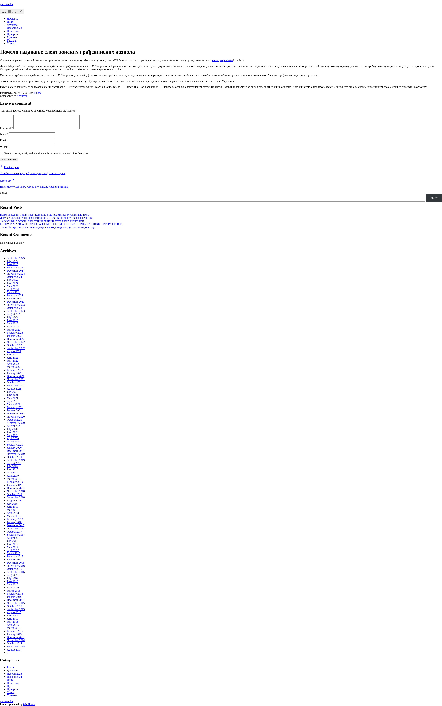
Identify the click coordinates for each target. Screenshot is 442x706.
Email (4, 140)
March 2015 (13, 627)
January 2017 (14, 559)
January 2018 (14, 522)
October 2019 (14, 457)
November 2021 (16, 379)
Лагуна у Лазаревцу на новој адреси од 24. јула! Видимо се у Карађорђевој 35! (46, 217)
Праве (37, 92)
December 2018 (15, 488)
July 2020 (12, 429)
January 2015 (14, 634)
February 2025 (15, 267)
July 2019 (12, 466)
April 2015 (13, 624)
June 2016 (12, 581)
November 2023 (16, 304)
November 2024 (16, 273)
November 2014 (16, 640)
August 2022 (14, 351)
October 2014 (14, 643)
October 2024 (14, 276)
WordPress (29, 704)
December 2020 (15, 413)
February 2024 (15, 295)
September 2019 (16, 460)
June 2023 (12, 320)
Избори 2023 (14, 27)
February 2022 (15, 370)
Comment (6, 128)
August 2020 (14, 425)
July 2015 (12, 615)
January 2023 (14, 335)
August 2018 (14, 500)
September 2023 (16, 311)
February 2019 (15, 481)
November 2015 (16, 603)
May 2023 (12, 323)
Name (4, 134)
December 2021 (15, 376)
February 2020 (15, 444)
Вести (10, 667)
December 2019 (15, 450)
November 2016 (16, 565)
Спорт (10, 43)
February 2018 (15, 519)
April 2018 (13, 512)
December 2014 (15, 637)
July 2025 (12, 261)
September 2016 (16, 571)
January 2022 (14, 373)
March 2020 (13, 441)
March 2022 (13, 366)
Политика (13, 31)
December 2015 (15, 599)
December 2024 (15, 270)
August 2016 (14, 575)
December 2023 (15, 301)
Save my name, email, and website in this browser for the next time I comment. (47, 153)
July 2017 (12, 540)
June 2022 (12, 357)
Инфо (10, 21)
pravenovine (6, 4)
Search (3, 192)
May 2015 (12, 621)
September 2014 (16, 646)
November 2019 (16, 453)
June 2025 (12, 264)
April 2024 (13, 289)
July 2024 (12, 279)
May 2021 (12, 397)
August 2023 (14, 314)
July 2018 (12, 503)
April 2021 (13, 401)
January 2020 (14, 447)
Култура (11, 40)
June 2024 (12, 283)
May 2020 (12, 435)
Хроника (12, 37)
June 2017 (12, 544)
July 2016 (12, 578)
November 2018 (16, 491)
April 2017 (13, 550)
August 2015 (14, 612)
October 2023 (14, 307)
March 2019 (13, 478)
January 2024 (14, 298)
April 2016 (13, 587)
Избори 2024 (14, 676)
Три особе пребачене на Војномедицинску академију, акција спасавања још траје (47, 227)
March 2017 (13, 553)
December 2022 (15, 338)
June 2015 (12, 618)
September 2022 (16, 348)
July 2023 (12, 317)
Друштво (12, 24)
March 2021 (13, 404)
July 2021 (12, 391)
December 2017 (15, 525)
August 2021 (14, 388)
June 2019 (12, 469)
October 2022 (14, 345)
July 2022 (12, 354)
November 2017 (16, 528)
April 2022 (13, 363)
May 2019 (12, 472)
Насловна (12, 18)
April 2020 (13, 438)
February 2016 (15, 593)
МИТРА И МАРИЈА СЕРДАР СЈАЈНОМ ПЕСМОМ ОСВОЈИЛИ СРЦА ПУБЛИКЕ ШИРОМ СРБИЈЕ (61, 224)
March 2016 (13, 590)
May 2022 (12, 360)
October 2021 (14, 382)
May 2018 (12, 509)
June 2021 (12, 394)
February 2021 (15, 407)
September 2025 (16, 258)
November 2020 (16, 416)
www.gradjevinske (222, 60)
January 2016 (14, 596)
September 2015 (16, 609)
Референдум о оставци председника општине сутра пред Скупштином (42, 220)
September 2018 (16, 497)
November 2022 (16, 342)
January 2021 (14, 410)
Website (4, 146)
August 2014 (14, 649)
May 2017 (12, 547)
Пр (8, 686)
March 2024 (13, 292)
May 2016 (12, 584)
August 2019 (14, 463)
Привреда (12, 34)
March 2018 (13, 516)
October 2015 (14, 606)
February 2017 (15, 556)
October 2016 (14, 568)
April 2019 (13, 475)
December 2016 (15, 562)
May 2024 (12, 286)
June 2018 (12, 506)
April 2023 (13, 326)
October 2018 (14, 494)
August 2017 (14, 537)
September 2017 (16, 534)
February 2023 (15, 332)
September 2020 (16, 422)
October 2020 (14, 419)
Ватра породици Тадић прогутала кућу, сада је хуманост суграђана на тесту (44, 214)
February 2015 (15, 631)
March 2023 (13, 329)
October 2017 (14, 531)
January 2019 (14, 484)
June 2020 (12, 432)
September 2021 (16, 385)
